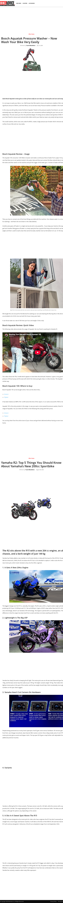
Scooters (25, 3)
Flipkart (6, 397)
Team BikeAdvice (30, 45)
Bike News (18, 3)
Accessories (32, 3)
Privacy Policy (53, 901)
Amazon (6, 394)
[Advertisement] (31, 18)
